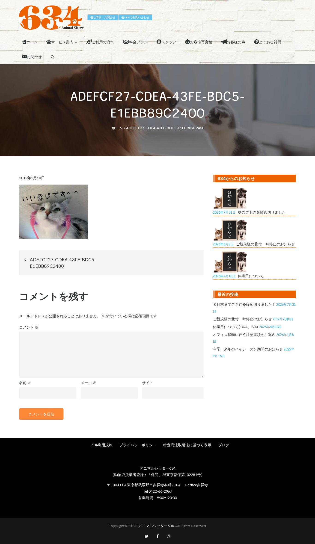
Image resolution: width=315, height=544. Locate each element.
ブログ (223, 445)
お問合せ (34, 56)
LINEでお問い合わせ (136, 17)
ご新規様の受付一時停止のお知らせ (242, 319)
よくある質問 (270, 42)
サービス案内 (62, 42)
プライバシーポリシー (137, 445)
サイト (147, 382)
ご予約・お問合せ (104, 17)
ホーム (31, 42)
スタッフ (168, 42)
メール (88, 382)
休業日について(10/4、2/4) (236, 326)
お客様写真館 (201, 42)
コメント (28, 327)
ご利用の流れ (103, 42)
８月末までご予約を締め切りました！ (244, 304)
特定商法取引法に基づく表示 (187, 445)
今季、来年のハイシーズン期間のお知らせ (248, 349)
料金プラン (138, 42)
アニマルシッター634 (156, 525)
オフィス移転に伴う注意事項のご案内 (244, 334)
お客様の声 (236, 42)
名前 (25, 382)
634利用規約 (102, 445)
